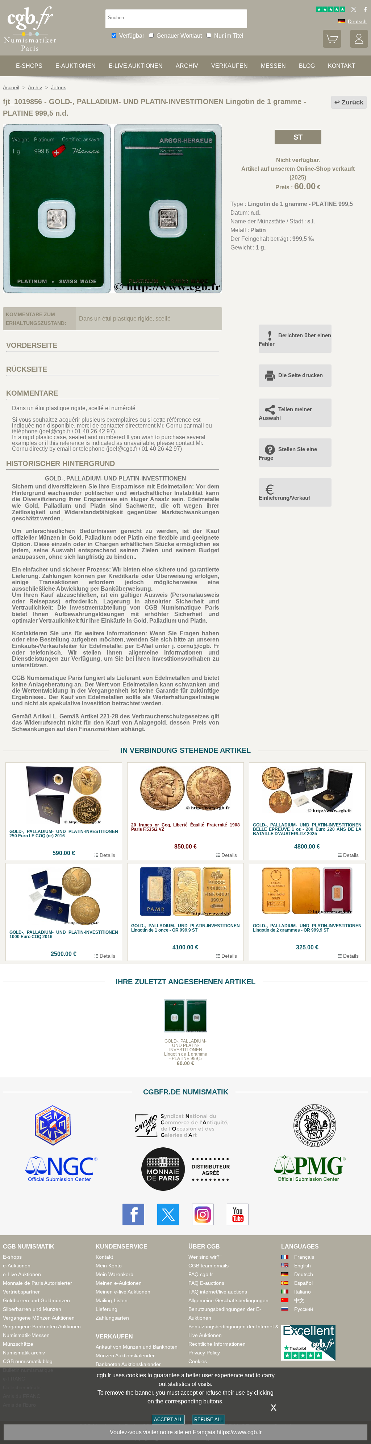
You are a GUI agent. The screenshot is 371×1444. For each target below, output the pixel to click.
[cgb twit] (352, 10)
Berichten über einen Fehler (295, 339)
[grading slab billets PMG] (310, 1169)
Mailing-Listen (112, 1300)
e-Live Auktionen (136, 66)
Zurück (352, 102)
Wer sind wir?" (204, 1257)
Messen (273, 66)
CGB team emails (208, 1265)
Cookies (197, 1361)
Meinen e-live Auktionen (123, 1292)
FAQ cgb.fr (200, 1274)
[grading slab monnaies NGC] (61, 1169)
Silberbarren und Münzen (32, 1309)
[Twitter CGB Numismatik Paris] (168, 1214)
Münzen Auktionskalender (125, 1355)
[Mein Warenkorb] (332, 46)
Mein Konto (109, 1265)
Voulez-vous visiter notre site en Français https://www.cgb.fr (186, 1432)
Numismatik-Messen (26, 1335)
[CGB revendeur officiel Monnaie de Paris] (185, 1169)
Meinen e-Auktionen (119, 1283)
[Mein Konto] (359, 46)
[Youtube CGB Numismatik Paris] (238, 1214)
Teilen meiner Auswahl (285, 413)
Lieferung (106, 1309)
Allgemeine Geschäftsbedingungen (228, 1300)
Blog (307, 66)
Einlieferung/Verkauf (284, 498)
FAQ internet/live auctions (217, 1292)
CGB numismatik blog (28, 1361)
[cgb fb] (363, 10)
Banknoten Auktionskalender (128, 1364)
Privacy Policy (204, 1353)
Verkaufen (229, 66)
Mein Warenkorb (114, 1274)
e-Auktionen (75, 66)
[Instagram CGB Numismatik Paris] (203, 1214)
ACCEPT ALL (168, 1419)
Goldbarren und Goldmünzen (36, 1300)
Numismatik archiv (24, 1353)
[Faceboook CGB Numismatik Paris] (133, 1214)
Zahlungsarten (112, 1318)
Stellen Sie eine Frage (288, 453)
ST (298, 137)
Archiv (187, 66)
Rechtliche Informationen (217, 1344)
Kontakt (104, 1257)
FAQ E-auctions (206, 1283)
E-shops (29, 66)
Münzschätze (18, 1344)
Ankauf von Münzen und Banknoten (137, 1347)
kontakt (341, 66)
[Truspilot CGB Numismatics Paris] (330, 10)
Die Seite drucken (300, 375)
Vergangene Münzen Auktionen (39, 1318)
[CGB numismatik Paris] (30, 52)
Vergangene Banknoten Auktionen (42, 1326)
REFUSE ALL (208, 1419)
